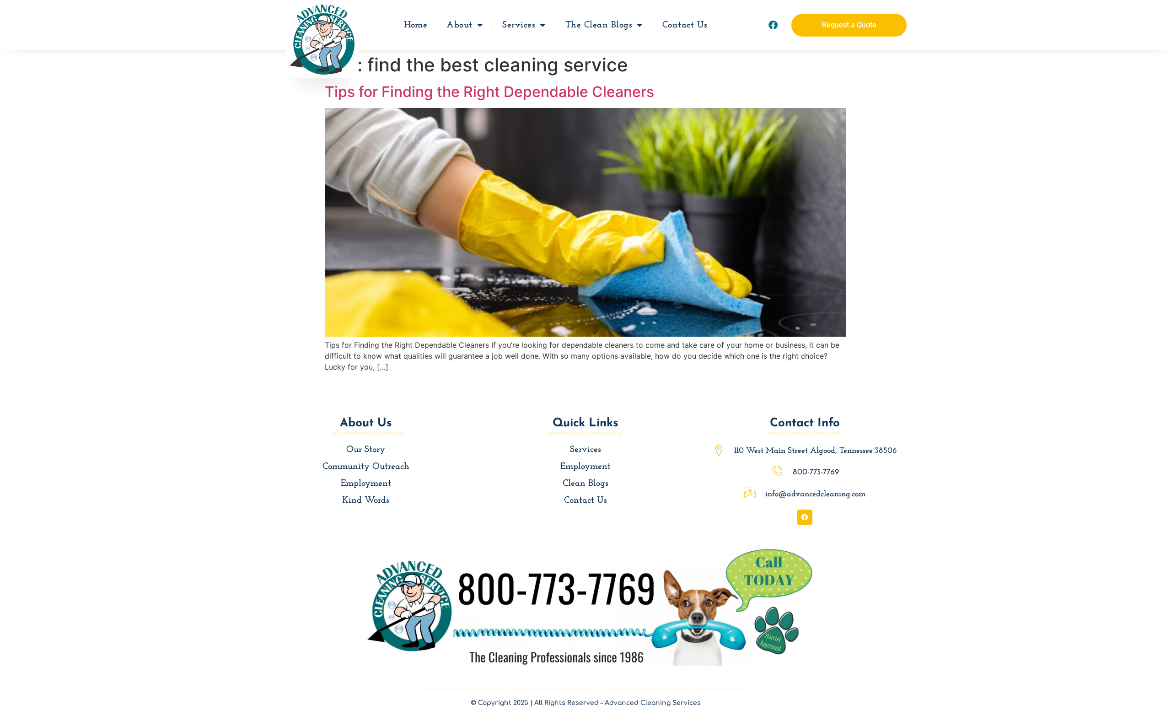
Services (518, 25)
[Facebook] (773, 25)
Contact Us (685, 25)
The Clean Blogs (599, 25)
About (459, 25)
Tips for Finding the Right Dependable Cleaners (489, 92)
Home (415, 25)
